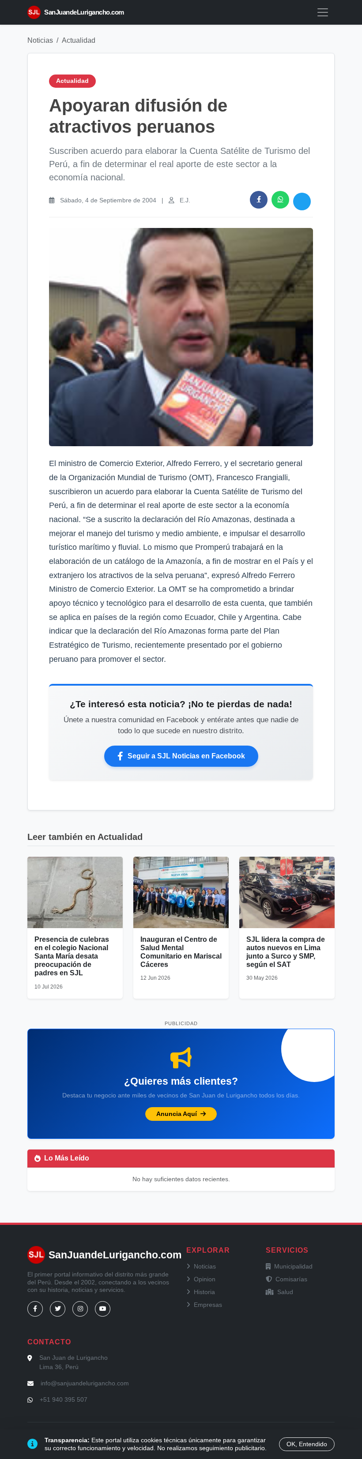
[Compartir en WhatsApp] (280, 200)
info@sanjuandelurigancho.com (85, 1383)
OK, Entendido (307, 1444)
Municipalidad (293, 1266)
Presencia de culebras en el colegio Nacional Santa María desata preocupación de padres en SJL (71, 956)
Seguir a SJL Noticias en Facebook (186, 756)
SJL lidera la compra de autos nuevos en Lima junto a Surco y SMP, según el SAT (285, 952)
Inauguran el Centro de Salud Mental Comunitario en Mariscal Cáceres (181, 952)
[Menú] (323, 12)
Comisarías (291, 1279)
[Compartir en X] (302, 201)
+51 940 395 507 (63, 1399)
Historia (204, 1291)
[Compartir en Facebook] (259, 200)
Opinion (204, 1279)
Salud (285, 1291)
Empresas (208, 1304)
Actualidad (78, 40)
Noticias (40, 40)
